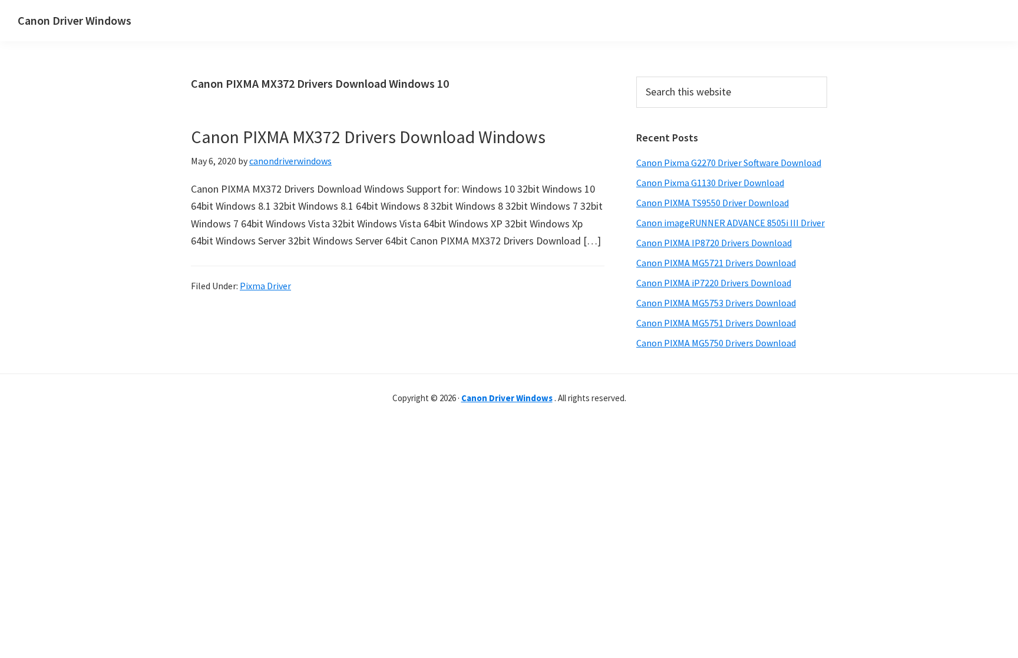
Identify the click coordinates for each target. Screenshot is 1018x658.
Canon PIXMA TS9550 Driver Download (712, 203)
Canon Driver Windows (74, 20)
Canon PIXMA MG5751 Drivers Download (716, 323)
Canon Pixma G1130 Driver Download (710, 183)
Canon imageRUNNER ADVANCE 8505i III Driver (730, 223)
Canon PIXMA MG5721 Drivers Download (716, 263)
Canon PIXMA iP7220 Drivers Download (713, 283)
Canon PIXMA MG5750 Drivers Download (716, 343)
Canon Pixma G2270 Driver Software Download (728, 162)
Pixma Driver (265, 286)
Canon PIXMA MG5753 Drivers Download (716, 303)
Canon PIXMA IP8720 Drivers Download (714, 243)
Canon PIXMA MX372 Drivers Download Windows (368, 136)
